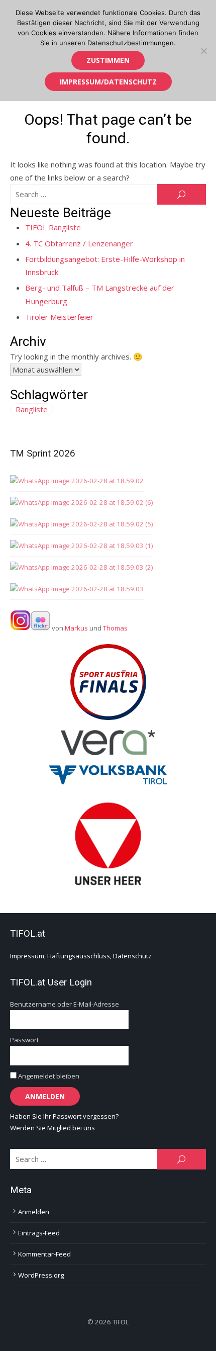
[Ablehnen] (203, 51)
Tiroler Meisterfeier (59, 317)
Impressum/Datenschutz (108, 81)
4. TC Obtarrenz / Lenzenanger (79, 243)
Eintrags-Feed (39, 1232)
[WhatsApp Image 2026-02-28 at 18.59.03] (77, 589)
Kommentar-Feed (44, 1253)
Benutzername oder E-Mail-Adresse (64, 1004)
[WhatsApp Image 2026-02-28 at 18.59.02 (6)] (81, 502)
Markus (76, 628)
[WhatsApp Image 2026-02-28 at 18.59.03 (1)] (81, 546)
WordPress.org (41, 1275)
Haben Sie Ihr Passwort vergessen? (64, 1116)
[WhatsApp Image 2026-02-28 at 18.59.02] (77, 481)
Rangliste (32, 409)
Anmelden (33, 1211)
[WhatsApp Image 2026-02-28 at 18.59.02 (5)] (81, 524)
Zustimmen (108, 60)
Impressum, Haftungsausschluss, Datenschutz (81, 955)
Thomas (115, 628)
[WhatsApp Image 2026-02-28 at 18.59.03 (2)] (81, 567)
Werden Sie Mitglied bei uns (52, 1127)
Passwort (24, 1039)
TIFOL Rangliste (53, 227)
